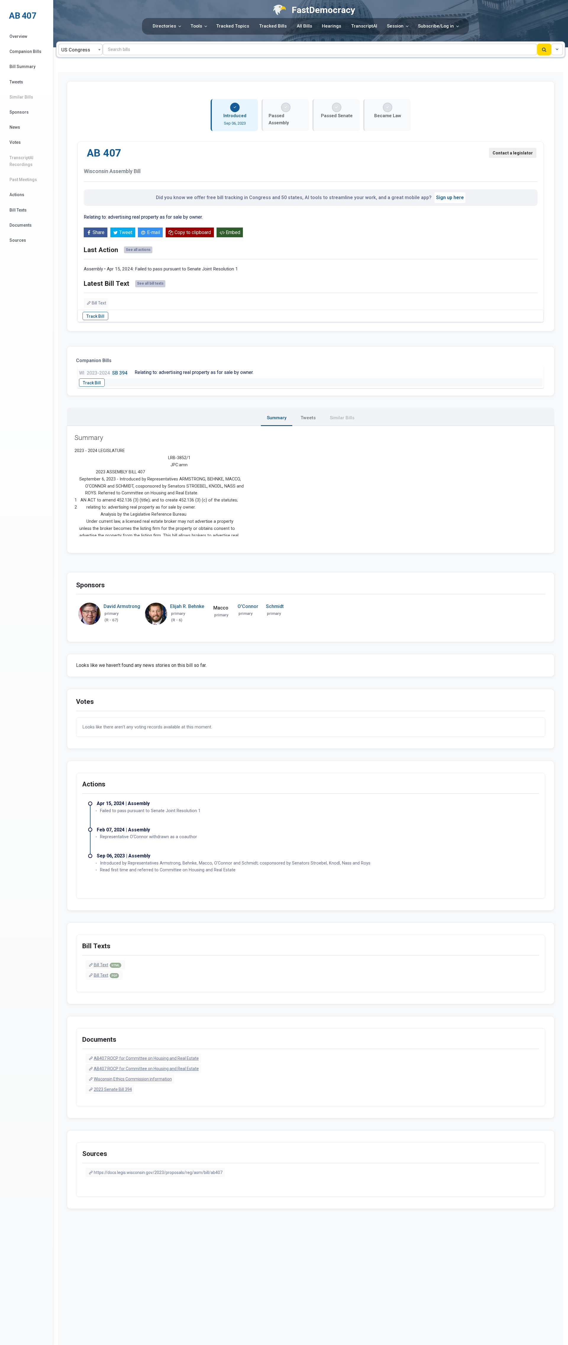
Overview (18, 36)
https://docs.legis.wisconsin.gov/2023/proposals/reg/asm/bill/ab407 (158, 1172)
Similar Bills (21, 97)
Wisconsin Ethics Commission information (133, 1079)
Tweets (16, 82)
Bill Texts (18, 210)
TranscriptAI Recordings (21, 161)
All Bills (304, 26)
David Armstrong (122, 606)
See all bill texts (150, 283)
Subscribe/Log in (436, 26)
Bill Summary (22, 66)
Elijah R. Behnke (187, 606)
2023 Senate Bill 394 (113, 1089)
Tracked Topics (232, 26)
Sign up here (450, 197)
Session (395, 26)
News (14, 127)
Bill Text (99, 303)
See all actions (138, 250)
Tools (196, 26)
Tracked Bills (273, 26)
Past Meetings (23, 179)
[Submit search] (544, 49)
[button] (557, 49)
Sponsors (19, 112)
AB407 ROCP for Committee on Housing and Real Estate (146, 1058)
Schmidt (275, 606)
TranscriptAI (364, 26)
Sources (17, 240)
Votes (15, 142)
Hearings (331, 26)
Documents (20, 225)
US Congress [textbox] (75, 50)
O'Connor (248, 606)
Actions (16, 194)
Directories (164, 26)
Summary (276, 417)
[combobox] (80, 49)
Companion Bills (25, 51)
